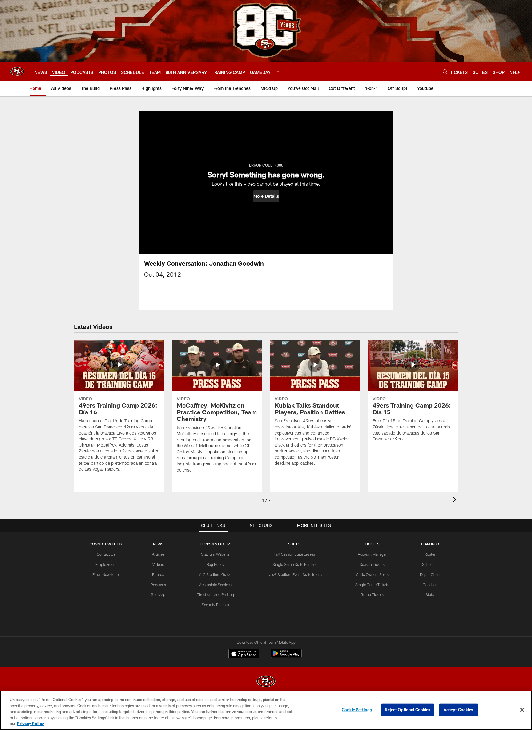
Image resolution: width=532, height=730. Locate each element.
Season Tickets (372, 564)
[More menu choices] (278, 71)
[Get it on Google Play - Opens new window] (286, 656)
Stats (429, 594)
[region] (266, 710)
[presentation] (455, 500)
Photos (158, 574)
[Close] (522, 710)
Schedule (429, 564)
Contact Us (106, 554)
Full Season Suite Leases (294, 554)
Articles (158, 554)
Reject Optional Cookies (408, 709)
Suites (294, 544)
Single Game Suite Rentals (294, 564)
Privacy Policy (30, 723)
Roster (430, 554)
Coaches (430, 584)
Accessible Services (215, 584)
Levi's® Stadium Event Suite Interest (294, 574)
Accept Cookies (459, 709)
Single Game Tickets (372, 584)
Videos (158, 564)
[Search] (445, 71)
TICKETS (372, 544)
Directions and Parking (215, 594)
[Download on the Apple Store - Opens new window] (244, 654)
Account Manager (372, 554)
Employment (106, 564)
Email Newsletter (106, 574)
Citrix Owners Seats (372, 574)
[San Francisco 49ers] (266, 682)
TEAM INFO (430, 544)
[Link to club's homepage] (17, 71)
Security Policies (215, 604)
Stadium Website (215, 554)
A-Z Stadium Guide (215, 574)
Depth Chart (430, 574)
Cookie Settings (357, 709)
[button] (266, 196)
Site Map (158, 594)
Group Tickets (372, 594)
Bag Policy (215, 564)
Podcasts (158, 584)
